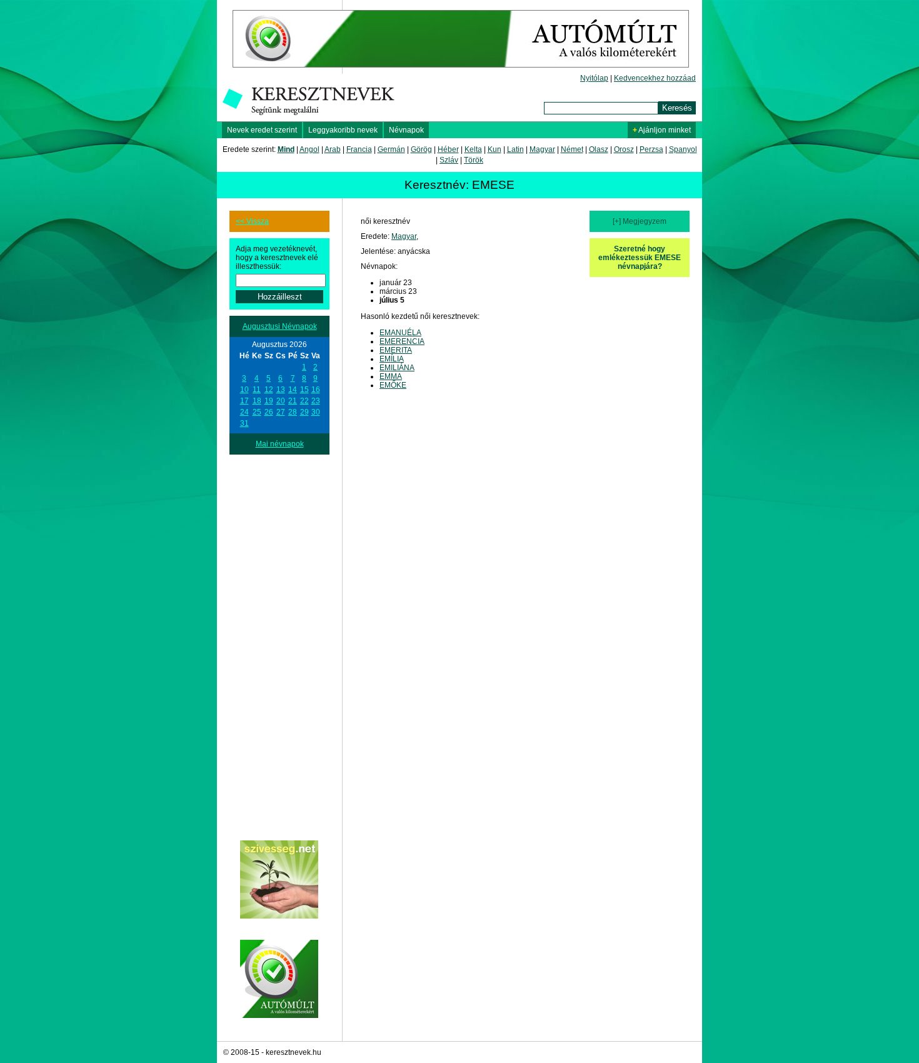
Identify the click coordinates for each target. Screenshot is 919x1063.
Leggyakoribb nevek (343, 130)
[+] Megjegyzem (639, 221)
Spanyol (683, 149)
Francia (359, 149)
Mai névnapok (280, 444)
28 (292, 412)
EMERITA (395, 350)
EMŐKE (392, 385)
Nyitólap (594, 78)
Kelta (473, 149)
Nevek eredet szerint (262, 130)
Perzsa (651, 149)
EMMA (390, 376)
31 (244, 423)
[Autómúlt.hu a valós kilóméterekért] (461, 71)
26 (268, 412)
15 (304, 389)
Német (572, 149)
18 (257, 400)
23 (315, 400)
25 (257, 412)
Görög (421, 149)
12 (268, 389)
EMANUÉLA (400, 332)
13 (280, 389)
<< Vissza (252, 221)
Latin (515, 149)
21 (292, 400)
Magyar (542, 149)
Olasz (598, 149)
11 (257, 389)
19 (268, 400)
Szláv (448, 160)
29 (304, 412)
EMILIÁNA (396, 367)
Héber (448, 149)
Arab (332, 149)
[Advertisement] (279, 642)
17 (244, 400)
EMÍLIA (391, 359)
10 (244, 389)
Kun (494, 149)
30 (315, 412)
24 (244, 412)
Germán (391, 149)
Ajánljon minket (662, 130)
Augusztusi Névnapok (280, 326)
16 (315, 389)
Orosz (624, 149)
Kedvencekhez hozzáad (655, 78)
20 (280, 400)
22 (304, 400)
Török (473, 160)
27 (280, 412)
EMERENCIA (401, 341)
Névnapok (406, 130)
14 (292, 389)
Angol (309, 149)
